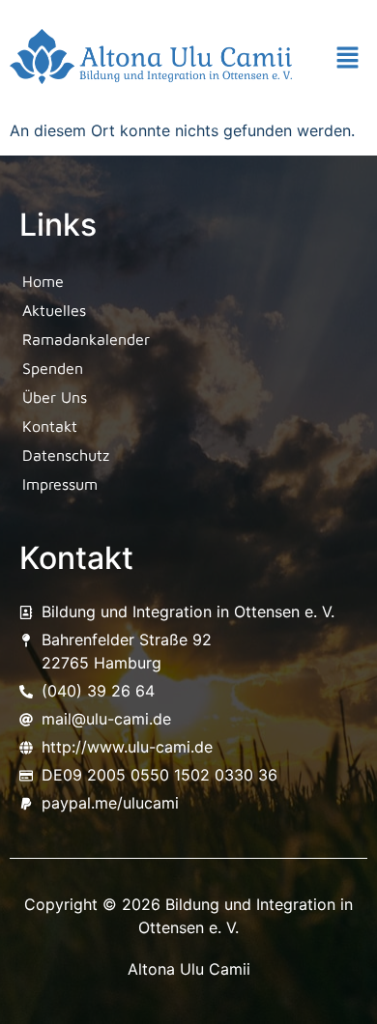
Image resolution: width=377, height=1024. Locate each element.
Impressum (60, 484)
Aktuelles (54, 310)
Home (43, 281)
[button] (348, 59)
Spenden (52, 368)
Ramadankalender (86, 339)
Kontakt (49, 426)
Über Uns (54, 397)
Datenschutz (65, 455)
